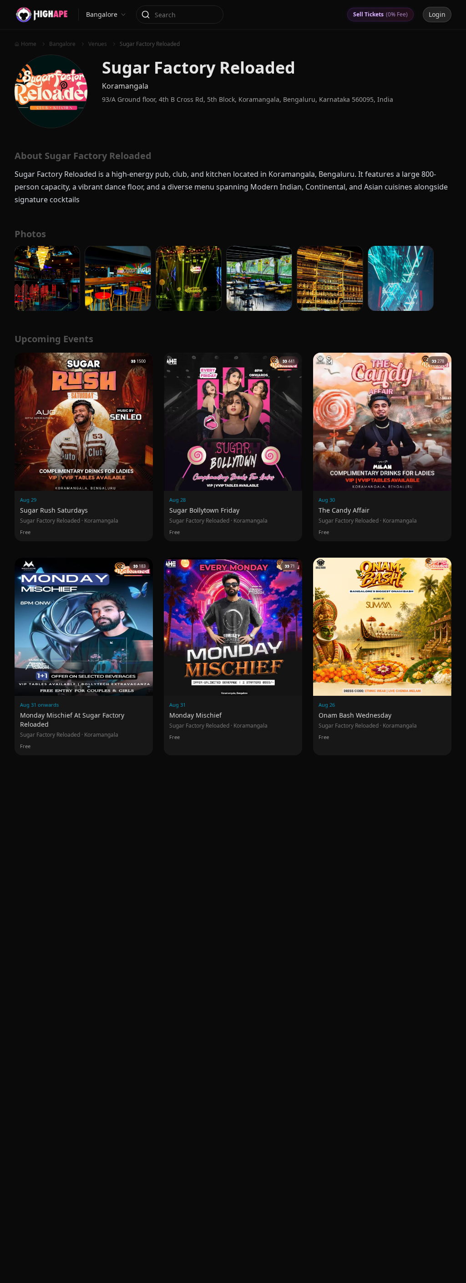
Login (437, 14)
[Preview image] (47, 278)
